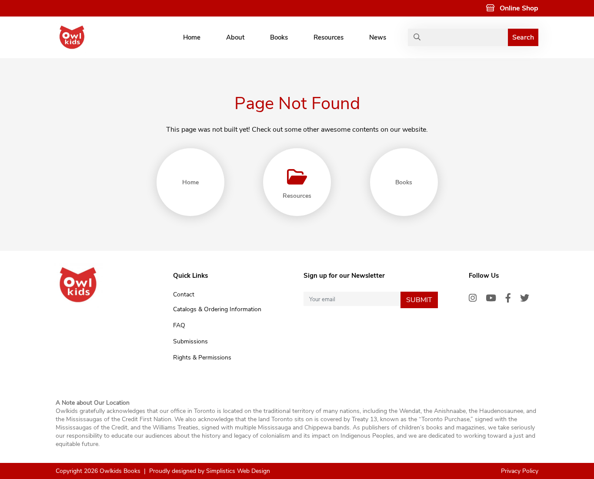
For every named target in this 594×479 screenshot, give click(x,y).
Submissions (190, 341)
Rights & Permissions (202, 357)
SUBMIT (419, 300)
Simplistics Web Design (238, 471)
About (235, 37)
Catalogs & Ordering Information (217, 309)
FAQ (179, 325)
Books (279, 37)
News (377, 37)
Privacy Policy (519, 471)
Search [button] (523, 37)
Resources (329, 37)
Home (191, 37)
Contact (183, 294)
